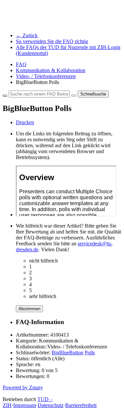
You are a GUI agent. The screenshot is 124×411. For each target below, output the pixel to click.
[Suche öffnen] (73, 95)
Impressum (24, 405)
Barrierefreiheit (81, 405)
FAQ (21, 64)
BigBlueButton (67, 352)
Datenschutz (50, 405)
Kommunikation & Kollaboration (50, 70)
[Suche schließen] (5, 95)
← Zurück (27, 35)
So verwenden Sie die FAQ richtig (52, 41)
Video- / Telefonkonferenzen (46, 76)
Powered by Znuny (23, 387)
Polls (90, 352)
